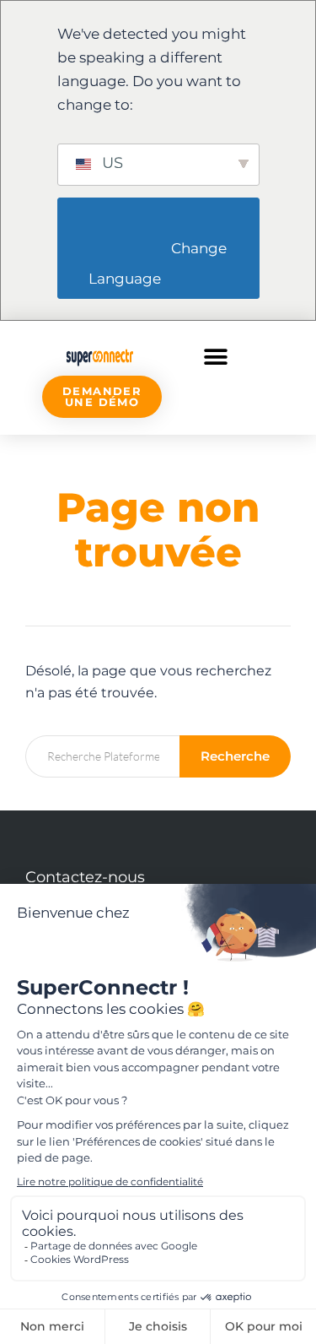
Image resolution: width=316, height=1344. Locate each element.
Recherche (235, 756)
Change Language (159, 264)
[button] (216, 357)
